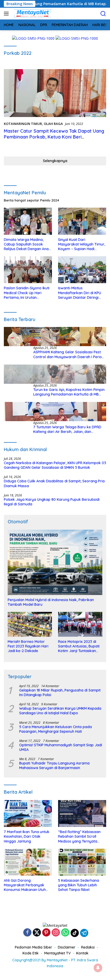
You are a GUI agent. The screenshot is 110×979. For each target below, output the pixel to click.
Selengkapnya (55, 160)
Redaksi (88, 947)
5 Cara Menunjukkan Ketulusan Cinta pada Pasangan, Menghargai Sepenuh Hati (55, 729)
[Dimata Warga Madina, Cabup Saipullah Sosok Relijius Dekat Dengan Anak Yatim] (28, 221)
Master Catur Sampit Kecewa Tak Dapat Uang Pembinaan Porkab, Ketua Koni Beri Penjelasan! (54, 137)
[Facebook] (27, 932)
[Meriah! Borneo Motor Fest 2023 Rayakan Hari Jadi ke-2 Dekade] (30, 624)
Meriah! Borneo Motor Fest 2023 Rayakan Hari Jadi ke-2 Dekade (28, 646)
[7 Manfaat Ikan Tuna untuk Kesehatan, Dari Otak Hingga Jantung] (28, 813)
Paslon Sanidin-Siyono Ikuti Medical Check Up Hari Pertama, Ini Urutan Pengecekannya (26, 293)
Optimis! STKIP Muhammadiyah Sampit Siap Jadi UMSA (60, 747)
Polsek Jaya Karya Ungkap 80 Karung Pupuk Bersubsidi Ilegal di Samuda (52, 501)
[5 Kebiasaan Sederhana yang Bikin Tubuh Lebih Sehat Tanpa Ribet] (82, 862)
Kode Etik (31, 953)
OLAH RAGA (53, 123)
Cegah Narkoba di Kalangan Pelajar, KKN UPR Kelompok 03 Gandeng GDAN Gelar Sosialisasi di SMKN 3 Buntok (55, 465)
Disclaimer (66, 947)
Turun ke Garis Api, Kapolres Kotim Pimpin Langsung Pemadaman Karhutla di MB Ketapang (69, 392)
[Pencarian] (103, 13)
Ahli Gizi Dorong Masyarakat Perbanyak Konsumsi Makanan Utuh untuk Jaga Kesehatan (25, 885)
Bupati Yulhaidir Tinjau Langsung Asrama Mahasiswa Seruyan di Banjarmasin (54, 765)
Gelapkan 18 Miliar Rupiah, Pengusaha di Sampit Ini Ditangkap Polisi (60, 692)
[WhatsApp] (65, 932)
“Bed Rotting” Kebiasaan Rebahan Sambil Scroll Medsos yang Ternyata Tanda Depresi (79, 836)
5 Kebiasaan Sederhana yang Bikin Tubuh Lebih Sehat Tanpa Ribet (78, 885)
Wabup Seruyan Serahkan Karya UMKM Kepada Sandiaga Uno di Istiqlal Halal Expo (60, 710)
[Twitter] (37, 932)
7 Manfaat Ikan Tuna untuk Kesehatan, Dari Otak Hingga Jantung (26, 836)
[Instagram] (56, 932)
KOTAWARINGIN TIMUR (23, 123)
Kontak (82, 953)
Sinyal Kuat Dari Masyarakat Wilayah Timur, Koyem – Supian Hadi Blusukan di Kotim (81, 244)
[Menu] (7, 13)
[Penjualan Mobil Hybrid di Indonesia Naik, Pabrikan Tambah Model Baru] (55, 562)
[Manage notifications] (98, 968)
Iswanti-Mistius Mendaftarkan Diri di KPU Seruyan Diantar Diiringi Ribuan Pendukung (79, 293)
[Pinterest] (46, 932)
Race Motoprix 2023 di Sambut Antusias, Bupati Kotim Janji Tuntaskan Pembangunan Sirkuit (79, 646)
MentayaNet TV (57, 953)
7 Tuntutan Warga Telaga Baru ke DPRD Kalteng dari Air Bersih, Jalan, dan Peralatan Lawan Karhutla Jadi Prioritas (67, 429)
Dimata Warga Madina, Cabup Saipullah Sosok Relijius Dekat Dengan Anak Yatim (27, 244)
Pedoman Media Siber (33, 947)
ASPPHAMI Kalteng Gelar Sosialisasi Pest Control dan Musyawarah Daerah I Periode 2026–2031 (69, 354)
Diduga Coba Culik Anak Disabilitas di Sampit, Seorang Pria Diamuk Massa (54, 483)
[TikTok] (75, 933)
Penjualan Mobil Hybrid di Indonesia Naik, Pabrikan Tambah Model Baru (51, 602)
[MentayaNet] (31, 13)
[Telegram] (84, 933)
